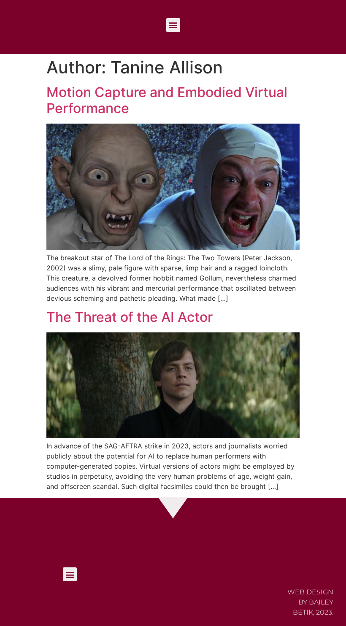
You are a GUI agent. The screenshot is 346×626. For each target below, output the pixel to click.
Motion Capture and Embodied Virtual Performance (166, 100)
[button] (173, 25)
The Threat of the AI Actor (129, 317)
